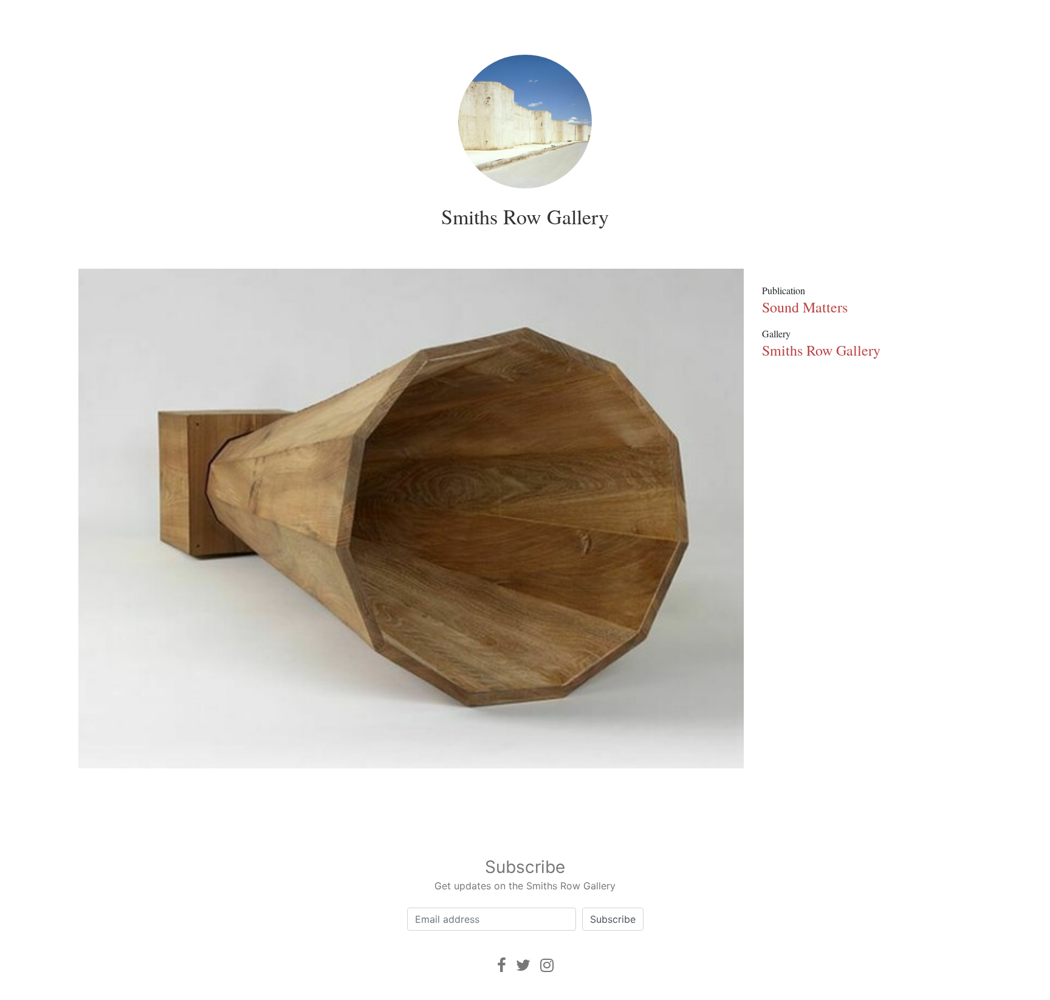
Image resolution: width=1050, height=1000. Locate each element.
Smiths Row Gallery (525, 216)
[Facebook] (501, 965)
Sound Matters (805, 307)
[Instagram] (546, 965)
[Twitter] (523, 965)
